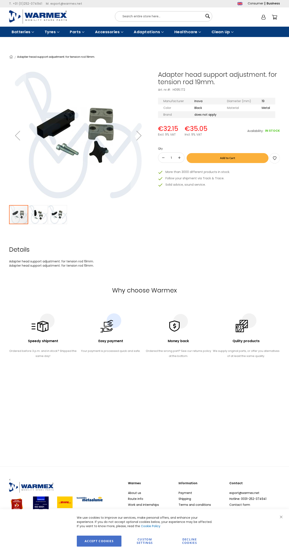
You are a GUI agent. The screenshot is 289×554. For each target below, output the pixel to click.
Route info (135, 499)
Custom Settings (145, 541)
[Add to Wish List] (274, 158)
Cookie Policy (150, 526)
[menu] (144, 32)
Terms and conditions (195, 505)
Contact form (239, 505)
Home (11, 57)
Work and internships (143, 505)
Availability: (255, 131)
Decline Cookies (189, 541)
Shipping (185, 499)
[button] (17, 135)
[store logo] (38, 17)
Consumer (255, 3)
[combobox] (163, 16)
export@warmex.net (244, 493)
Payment (185, 493)
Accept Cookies (99, 541)
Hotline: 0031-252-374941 (247, 499)
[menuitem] (22, 32)
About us (134, 493)
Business (273, 3)
